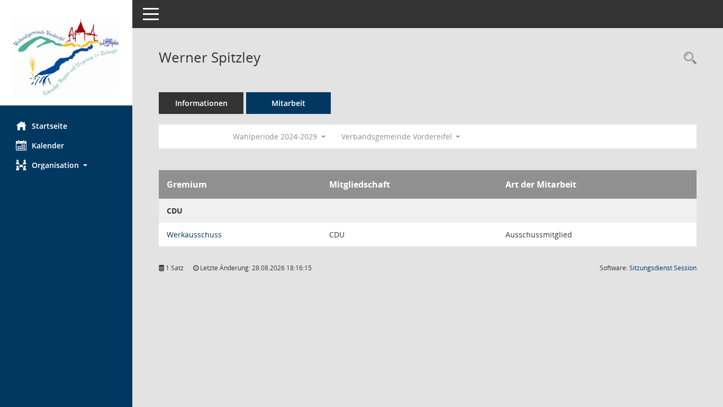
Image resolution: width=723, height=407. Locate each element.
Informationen (201, 103)
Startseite (49, 126)
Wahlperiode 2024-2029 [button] (276, 136)
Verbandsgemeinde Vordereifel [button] (397, 136)
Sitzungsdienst (663, 267)
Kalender (48, 145)
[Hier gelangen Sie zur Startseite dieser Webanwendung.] (66, 57)
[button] (66, 165)
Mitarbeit (288, 103)
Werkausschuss (194, 234)
